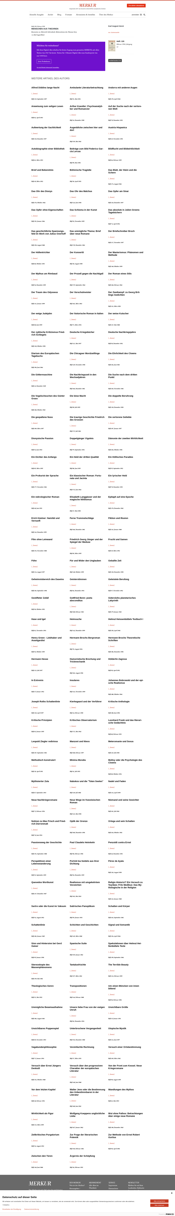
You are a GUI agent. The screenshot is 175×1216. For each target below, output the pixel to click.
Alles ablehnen (159, 1205)
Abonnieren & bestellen (85, 15)
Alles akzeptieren (159, 1201)
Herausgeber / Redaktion (74, 1189)
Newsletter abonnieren (136, 5)
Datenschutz (113, 1188)
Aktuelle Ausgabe (36, 15)
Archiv (50, 15)
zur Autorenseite (113, 32)
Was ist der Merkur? (77, 1185)
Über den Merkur (106, 15)
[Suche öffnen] (144, 14)
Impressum (113, 1185)
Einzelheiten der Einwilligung (11, 1209)
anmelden (135, 15)
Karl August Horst (39, 35)
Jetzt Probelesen (44, 61)
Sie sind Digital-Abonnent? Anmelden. (48, 67)
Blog (59, 15)
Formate (68, 15)
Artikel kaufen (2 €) (115, 61)
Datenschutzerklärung (31, 1209)
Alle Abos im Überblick (94, 1186)
